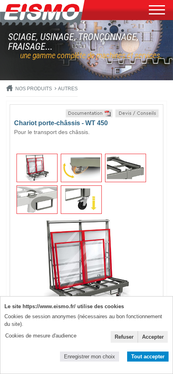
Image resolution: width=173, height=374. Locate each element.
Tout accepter (148, 357)
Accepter (153, 337)
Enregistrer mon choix (89, 357)
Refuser (124, 337)
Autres (68, 88)
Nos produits (33, 88)
